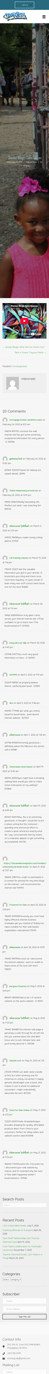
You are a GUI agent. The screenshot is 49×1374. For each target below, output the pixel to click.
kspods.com (15, 1060)
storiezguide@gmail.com (18, 1358)
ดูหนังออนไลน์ (15, 458)
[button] (31, 5)
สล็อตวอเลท (14, 735)
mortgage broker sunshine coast (25, 420)
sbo (11, 703)
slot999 (13, 674)
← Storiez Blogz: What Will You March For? (23, 347)
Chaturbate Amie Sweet (21, 766)
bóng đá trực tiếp (17, 643)
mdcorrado (31, 162)
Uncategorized (19, 366)
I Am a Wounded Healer (14, 1225)
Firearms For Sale (18, 905)
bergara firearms (18, 986)
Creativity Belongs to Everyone (18, 1230)
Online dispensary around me (23, 490)
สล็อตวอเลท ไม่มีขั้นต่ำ (19, 526)
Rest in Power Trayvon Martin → (30, 352)
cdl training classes (18, 558)
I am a (24, 5)
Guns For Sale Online (19, 1110)
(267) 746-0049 (14, 1353)
